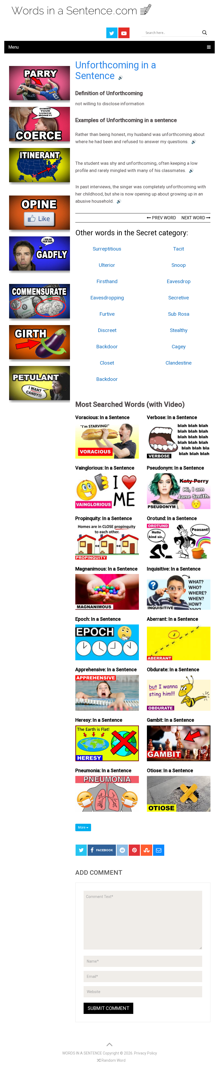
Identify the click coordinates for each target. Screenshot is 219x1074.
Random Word (113, 1060)
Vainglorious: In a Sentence (104, 468)
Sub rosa (178, 314)
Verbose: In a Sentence (172, 417)
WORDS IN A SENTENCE (82, 1053)
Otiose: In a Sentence (170, 770)
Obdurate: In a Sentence (173, 669)
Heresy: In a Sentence (98, 720)
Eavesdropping (107, 298)
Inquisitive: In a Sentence (174, 569)
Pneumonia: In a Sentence (103, 770)
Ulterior (107, 265)
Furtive (107, 314)
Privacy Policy (145, 1053)
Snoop (178, 265)
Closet (107, 363)
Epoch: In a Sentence (98, 619)
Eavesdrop (179, 281)
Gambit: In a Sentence (170, 720)
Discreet (107, 330)
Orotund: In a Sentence (172, 518)
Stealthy (178, 330)
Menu (13, 47)
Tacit (178, 249)
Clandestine (178, 363)
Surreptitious (107, 249)
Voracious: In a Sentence (102, 417)
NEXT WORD (193, 217)
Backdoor (107, 346)
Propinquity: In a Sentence (103, 518)
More (82, 827)
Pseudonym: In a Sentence (175, 468)
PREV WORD (163, 217)
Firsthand (107, 281)
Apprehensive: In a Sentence (106, 669)
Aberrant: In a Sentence (172, 619)
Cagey (179, 346)
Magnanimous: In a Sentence (106, 569)
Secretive (178, 298)
